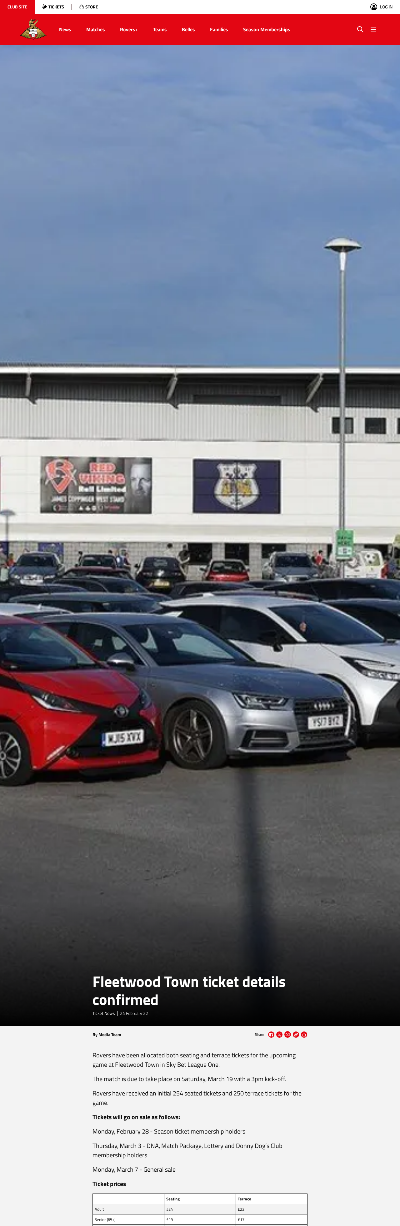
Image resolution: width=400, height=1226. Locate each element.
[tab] (17, 7)
